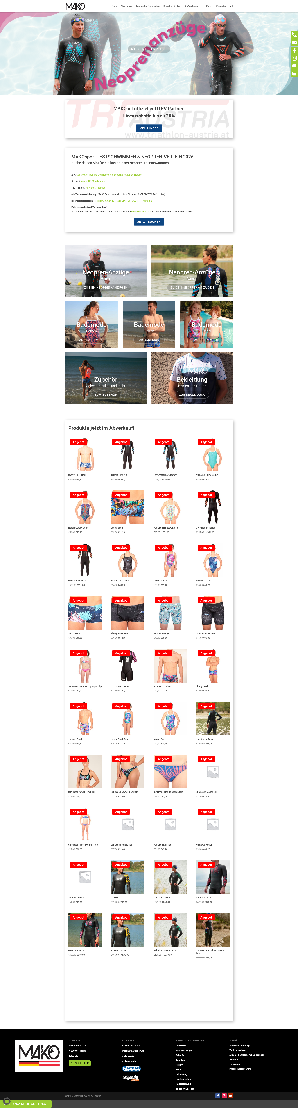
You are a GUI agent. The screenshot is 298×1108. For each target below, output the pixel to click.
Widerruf (233, 1059)
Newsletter (80, 1063)
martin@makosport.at (133, 1050)
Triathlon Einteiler (185, 1088)
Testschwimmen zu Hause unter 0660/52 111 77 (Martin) (123, 200)
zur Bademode (91, 340)
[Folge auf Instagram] (224, 1095)
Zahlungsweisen (237, 1050)
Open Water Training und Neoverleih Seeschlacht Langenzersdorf (109, 174)
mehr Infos (149, 128)
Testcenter (126, 6)
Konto (209, 6)
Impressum (234, 1064)
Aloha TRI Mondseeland (93, 181)
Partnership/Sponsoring (148, 6)
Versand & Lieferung (239, 1045)
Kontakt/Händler (171, 6)
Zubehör (180, 1055)
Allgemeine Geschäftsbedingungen (246, 1054)
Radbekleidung (183, 1083)
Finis (178, 1069)
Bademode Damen (149, 49)
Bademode (181, 1045)
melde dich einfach (141, 211)
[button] (7, 1101)
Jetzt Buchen (149, 221)
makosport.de (129, 1061)
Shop (114, 6)
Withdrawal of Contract (25, 1104)
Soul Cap (180, 1059)
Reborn (179, 1064)
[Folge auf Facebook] (217, 1095)
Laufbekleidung (183, 1079)
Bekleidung (181, 1074)
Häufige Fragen (191, 6)
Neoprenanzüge (184, 1050)
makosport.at (128, 1055)
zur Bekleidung (192, 394)
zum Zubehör (106, 394)
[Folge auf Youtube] (230, 1095)
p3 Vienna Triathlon (95, 187)
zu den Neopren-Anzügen (106, 287)
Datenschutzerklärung (240, 1068)
